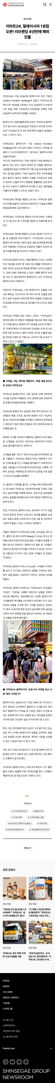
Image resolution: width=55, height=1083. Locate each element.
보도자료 (27, 19)
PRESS (6, 981)
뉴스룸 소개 (8, 1020)
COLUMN (7, 992)
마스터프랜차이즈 (20, 811)
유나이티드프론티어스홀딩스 (20, 823)
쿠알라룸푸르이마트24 (40, 829)
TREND (6, 1003)
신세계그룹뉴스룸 (36, 817)
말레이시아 (39, 811)
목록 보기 (27, 848)
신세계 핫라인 (9, 1025)
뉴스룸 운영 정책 (10, 1037)
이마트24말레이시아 (16, 829)
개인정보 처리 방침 (11, 1031)
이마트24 (33, 44)
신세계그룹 (18, 817)
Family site (9, 1048)
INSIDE (6, 986)
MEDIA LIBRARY (11, 998)
